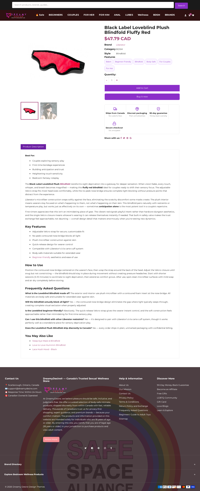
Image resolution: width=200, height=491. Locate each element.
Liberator (120, 44)
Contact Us (124, 393)
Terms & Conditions (129, 402)
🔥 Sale (40, 14)
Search (181, 5)
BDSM (156, 14)
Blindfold (65, 184)
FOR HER (89, 14)
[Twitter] (86, 448)
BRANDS (170, 14)
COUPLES (73, 14)
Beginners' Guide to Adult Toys (135, 414)
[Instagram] (105, 448)
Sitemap (123, 418)
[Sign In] (185, 15)
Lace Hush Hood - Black (44, 349)
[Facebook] (92, 448)
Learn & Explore (165, 410)
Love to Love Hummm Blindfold (48, 345)
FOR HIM (104, 14)
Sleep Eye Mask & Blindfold (46, 341)
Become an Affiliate (167, 389)
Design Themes (37, 486)
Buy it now (142, 96)
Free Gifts (162, 393)
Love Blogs (162, 406)
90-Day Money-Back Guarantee (173, 385)
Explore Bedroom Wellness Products (23, 474)
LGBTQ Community (167, 397)
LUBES (129, 14)
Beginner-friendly (41, 257)
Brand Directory (13, 464)
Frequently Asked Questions (133, 410)
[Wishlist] (193, 15)
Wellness (143, 14)
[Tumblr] (111, 448)
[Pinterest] (99, 448)
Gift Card (161, 402)
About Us (124, 385)
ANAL (117, 14)
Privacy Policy (126, 397)
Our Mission (125, 389)
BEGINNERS (56, 14)
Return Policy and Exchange (133, 406)
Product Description (33, 146)
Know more (51, 439)
